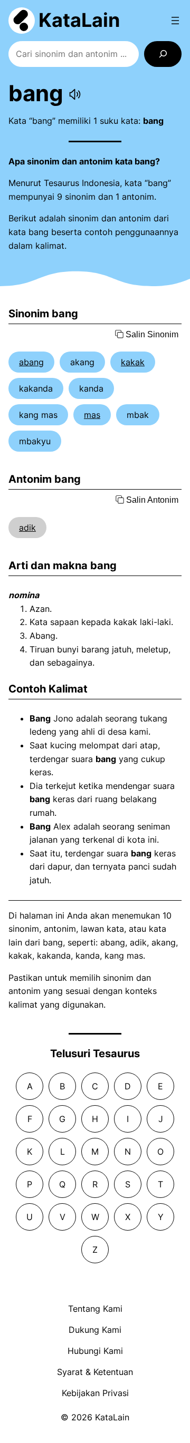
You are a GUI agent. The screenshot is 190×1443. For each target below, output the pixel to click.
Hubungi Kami (95, 1350)
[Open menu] (175, 20)
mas (92, 414)
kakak (133, 362)
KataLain (79, 20)
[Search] (163, 54)
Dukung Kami (95, 1329)
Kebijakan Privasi (95, 1393)
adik (27, 527)
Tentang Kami (95, 1308)
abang (31, 362)
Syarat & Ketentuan (95, 1372)
